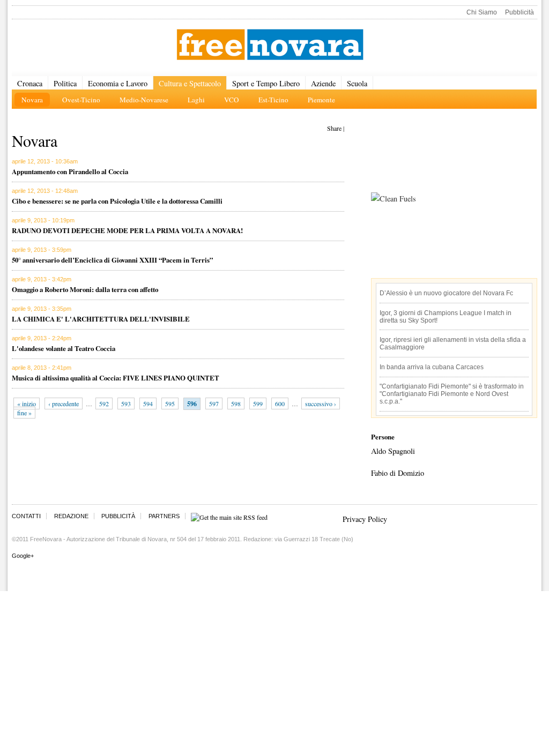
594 (148, 403)
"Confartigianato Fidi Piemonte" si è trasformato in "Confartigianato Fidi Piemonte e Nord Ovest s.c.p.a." (452, 394)
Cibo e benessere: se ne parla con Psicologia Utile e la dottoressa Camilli (117, 201)
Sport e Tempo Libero (266, 83)
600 (280, 403)
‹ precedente (63, 403)
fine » (24, 412)
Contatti (26, 516)
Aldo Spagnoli (393, 451)
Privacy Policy (365, 519)
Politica (65, 83)
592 (104, 403)
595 (170, 403)
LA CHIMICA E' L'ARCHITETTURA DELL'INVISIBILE (101, 318)
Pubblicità (519, 12)
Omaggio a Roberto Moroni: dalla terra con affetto (85, 289)
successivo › (320, 403)
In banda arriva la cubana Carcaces (432, 367)
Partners (164, 516)
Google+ (23, 555)
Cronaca (29, 83)
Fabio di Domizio (397, 473)
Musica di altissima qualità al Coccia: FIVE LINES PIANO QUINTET (115, 377)
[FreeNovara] (270, 45)
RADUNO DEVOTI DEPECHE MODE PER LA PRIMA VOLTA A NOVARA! (127, 230)
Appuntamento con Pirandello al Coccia (70, 171)
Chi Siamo (481, 12)
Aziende (323, 83)
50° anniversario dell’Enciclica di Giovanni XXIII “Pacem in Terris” (112, 260)
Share (334, 128)
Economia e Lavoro (117, 83)
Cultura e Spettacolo (190, 83)
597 (214, 403)
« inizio (26, 403)
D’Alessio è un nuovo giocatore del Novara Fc (446, 293)
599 (258, 403)
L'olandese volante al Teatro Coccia (63, 348)
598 (236, 403)
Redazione (71, 516)
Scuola (357, 83)
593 (126, 403)
